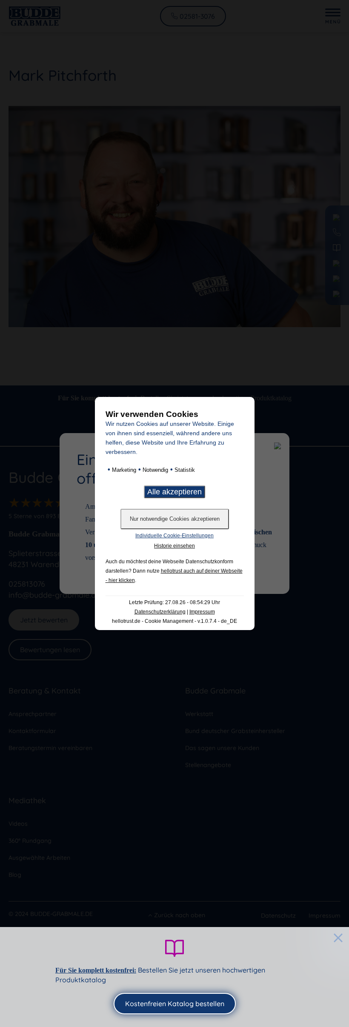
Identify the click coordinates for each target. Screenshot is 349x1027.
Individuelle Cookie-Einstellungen (174, 536)
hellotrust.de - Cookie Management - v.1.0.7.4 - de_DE (174, 621)
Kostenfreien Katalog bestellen (174, 1003)
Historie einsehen (174, 546)
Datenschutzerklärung (160, 612)
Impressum (202, 612)
